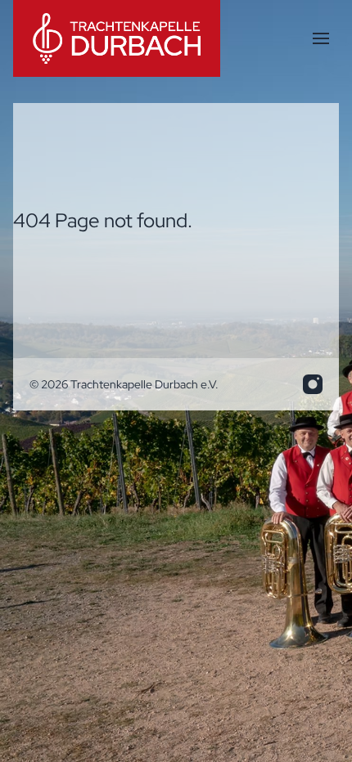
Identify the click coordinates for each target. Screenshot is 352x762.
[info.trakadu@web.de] (313, 384)
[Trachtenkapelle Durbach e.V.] (116, 38)
